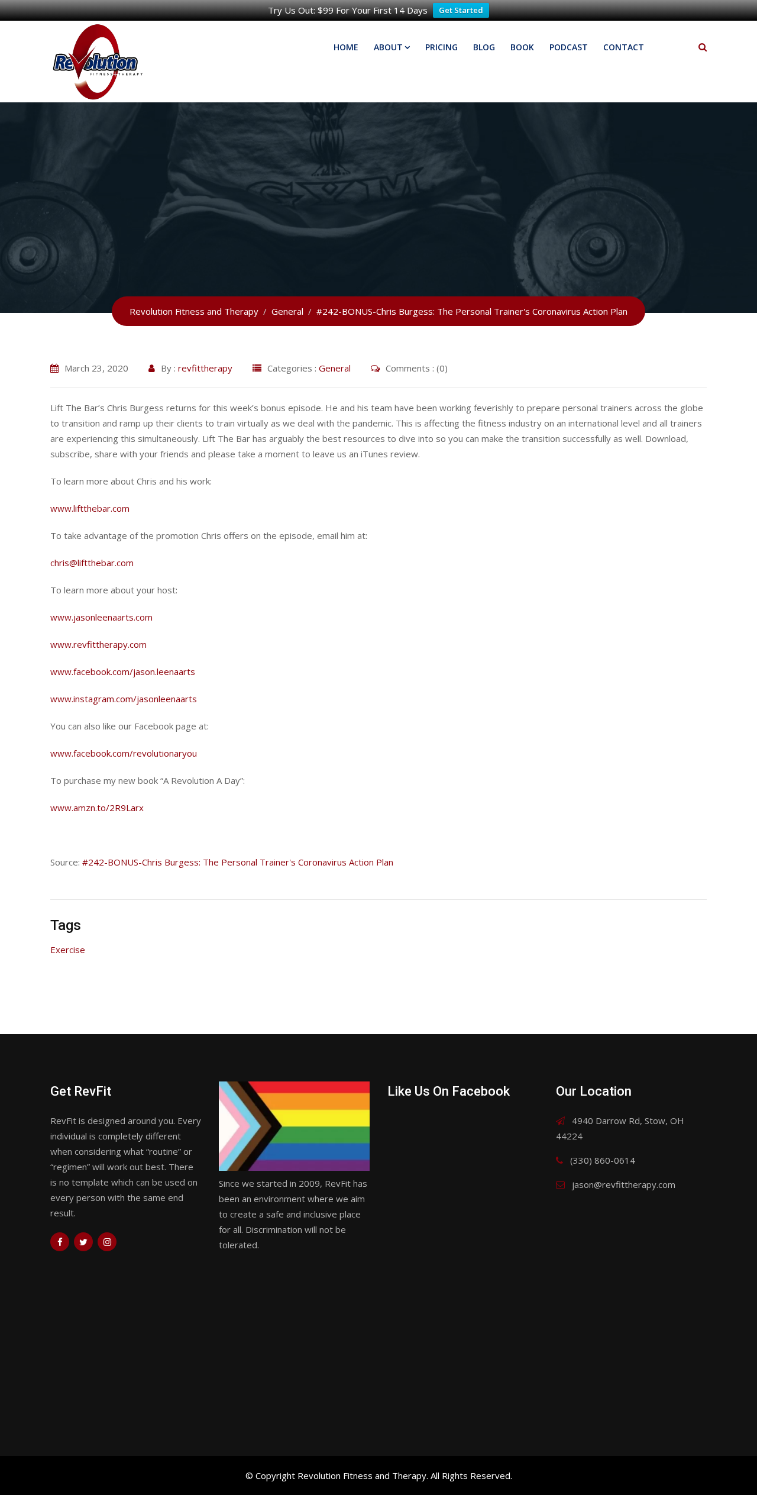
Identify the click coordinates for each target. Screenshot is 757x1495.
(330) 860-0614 (602, 1160)
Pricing (441, 47)
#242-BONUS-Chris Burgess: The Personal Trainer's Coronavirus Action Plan (237, 862)
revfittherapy (205, 368)
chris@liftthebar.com (92, 563)
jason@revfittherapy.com (623, 1184)
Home (346, 47)
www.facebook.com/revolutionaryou (123, 753)
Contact (623, 47)
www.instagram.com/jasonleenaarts (123, 699)
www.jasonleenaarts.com (101, 617)
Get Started (461, 10)
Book (522, 47)
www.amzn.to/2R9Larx (97, 807)
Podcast (568, 47)
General (335, 368)
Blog (484, 47)
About (388, 47)
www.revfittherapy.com (98, 644)
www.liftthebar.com (90, 508)
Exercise (67, 949)
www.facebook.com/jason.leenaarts (122, 671)
